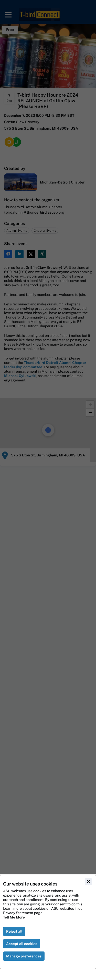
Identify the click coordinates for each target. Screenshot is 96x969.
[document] (48, 922)
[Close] (88, 881)
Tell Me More (14, 917)
